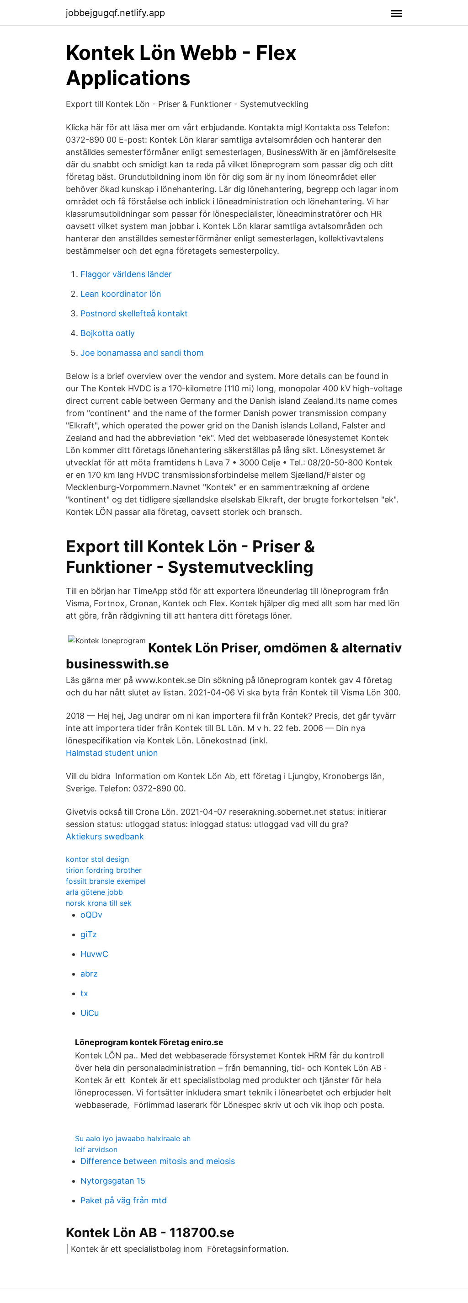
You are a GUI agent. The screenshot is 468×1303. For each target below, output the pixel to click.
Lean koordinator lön (120, 294)
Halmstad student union (112, 753)
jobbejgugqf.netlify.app (115, 12)
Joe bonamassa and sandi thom (142, 353)
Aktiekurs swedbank (105, 836)
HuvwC (94, 954)
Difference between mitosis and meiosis (157, 1161)
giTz (88, 934)
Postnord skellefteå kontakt (134, 313)
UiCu (89, 1013)
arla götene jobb (94, 892)
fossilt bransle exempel (106, 881)
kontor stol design (97, 859)
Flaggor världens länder (126, 274)
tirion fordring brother (104, 870)
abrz (89, 973)
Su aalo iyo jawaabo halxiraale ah (133, 1138)
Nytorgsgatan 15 (112, 1181)
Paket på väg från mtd (123, 1200)
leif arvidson (96, 1149)
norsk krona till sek (99, 903)
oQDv (91, 914)
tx (84, 993)
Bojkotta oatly (107, 333)
